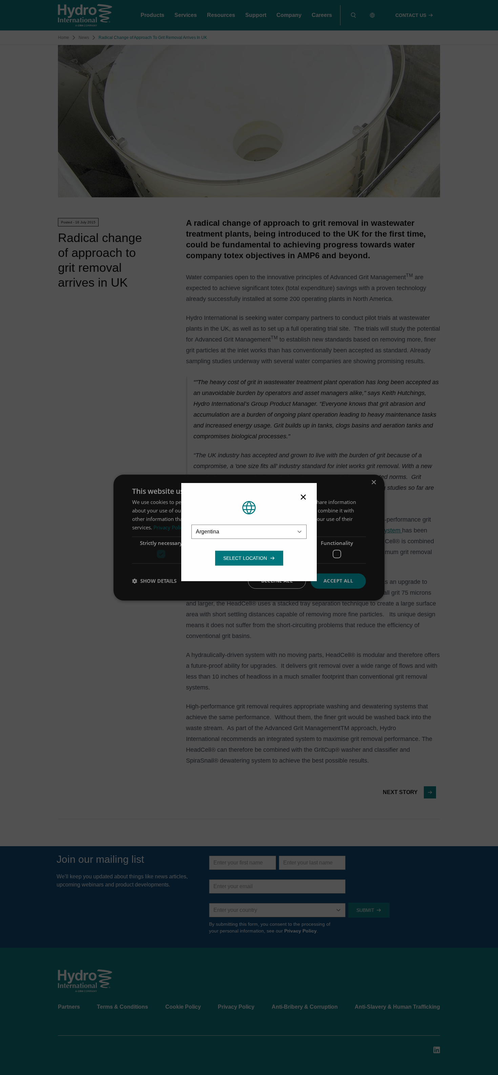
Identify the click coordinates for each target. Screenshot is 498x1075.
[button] (245, 558)
